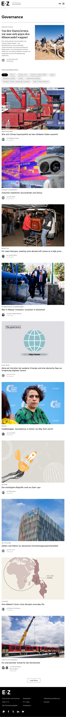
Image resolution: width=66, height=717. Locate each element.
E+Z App (26, 702)
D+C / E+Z (10, 374)
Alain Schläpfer (14, 669)
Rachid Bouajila (12, 59)
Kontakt (46, 702)
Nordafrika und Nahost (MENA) (38, 75)
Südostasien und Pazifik (9, 78)
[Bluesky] (23, 711)
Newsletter (27, 698)
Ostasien (21, 78)
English (60, 4)
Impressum (27, 705)
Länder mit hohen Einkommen (41, 81)
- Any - (5, 75)
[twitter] (13, 711)
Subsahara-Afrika (22, 75)
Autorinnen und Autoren (11, 698)
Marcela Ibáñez (15, 666)
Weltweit (12, 75)
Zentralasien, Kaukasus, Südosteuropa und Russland (16, 81)
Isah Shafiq (10, 196)
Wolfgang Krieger (12, 138)
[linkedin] (18, 711)
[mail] (4, 711)
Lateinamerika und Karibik (33, 78)
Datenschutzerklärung (52, 698)
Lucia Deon (10, 433)
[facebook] (8, 711)
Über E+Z (5, 702)
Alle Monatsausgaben (10, 705)
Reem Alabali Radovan (14, 313)
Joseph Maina (11, 255)
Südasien (52, 75)
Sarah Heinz (11, 491)
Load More (34, 680)
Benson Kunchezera (13, 608)
